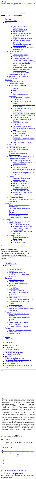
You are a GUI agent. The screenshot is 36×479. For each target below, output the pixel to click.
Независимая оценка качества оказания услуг (18, 451)
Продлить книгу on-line (17, 290)
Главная (7, 337)
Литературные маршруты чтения (20, 330)
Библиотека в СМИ (11, 363)
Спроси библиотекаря (16, 280)
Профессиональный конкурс (18, 326)
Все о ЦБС (8, 265)
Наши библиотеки (15, 269)
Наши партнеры (10, 351)
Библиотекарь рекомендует (18, 283)
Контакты (8, 356)
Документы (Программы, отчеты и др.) (18, 360)
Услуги (11, 271)
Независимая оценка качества (19, 301)
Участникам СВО (11, 264)
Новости (8, 262)
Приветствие (9, 347)
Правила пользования (12, 354)
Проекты (8, 328)
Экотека (11, 321)
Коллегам (8, 312)
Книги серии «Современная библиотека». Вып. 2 (18, 323)
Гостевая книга (14, 289)
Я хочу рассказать (15, 331)
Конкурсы (12, 287)
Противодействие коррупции (15, 361)
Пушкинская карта (15, 305)
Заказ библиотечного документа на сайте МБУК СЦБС (21, 309)
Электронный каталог (16, 281)
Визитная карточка (11, 345)
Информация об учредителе (14, 358)
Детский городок (14, 333)
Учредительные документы (14, 353)
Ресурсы (11, 303)
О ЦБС (11, 267)
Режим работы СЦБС (12, 349)
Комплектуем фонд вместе (18, 296)
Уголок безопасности (16, 306)
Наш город (12, 285)
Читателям (8, 278)
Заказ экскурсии (14, 298)
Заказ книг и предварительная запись (21, 299)
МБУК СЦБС (9, 338)
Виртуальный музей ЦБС (17, 273)
